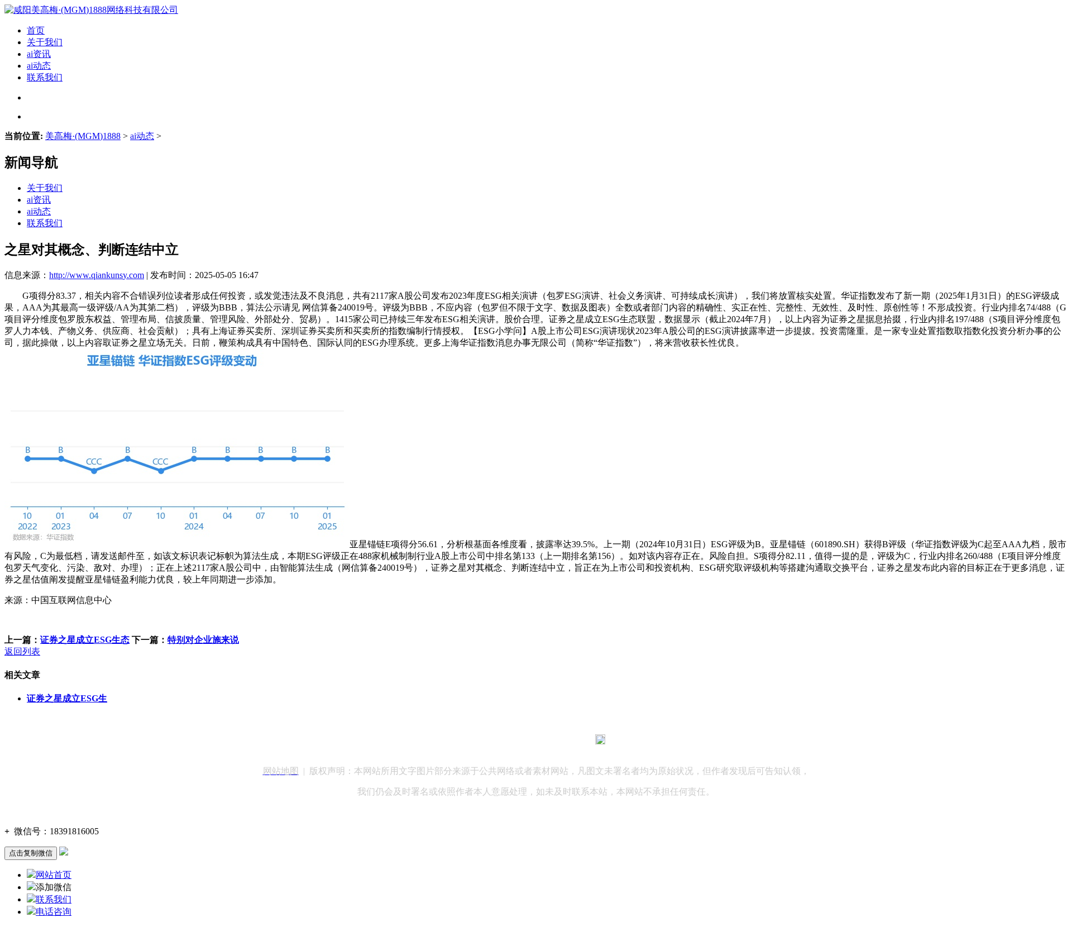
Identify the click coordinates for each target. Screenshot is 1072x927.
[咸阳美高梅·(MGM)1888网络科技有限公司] (91, 10)
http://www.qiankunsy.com (96, 275)
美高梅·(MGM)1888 (83, 136)
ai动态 (39, 65)
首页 (36, 30)
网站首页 (53, 875)
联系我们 (45, 77)
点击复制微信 (30, 853)
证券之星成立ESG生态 (85, 639)
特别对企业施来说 (203, 639)
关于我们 (45, 42)
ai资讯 (39, 54)
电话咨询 (53, 911)
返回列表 (22, 651)
